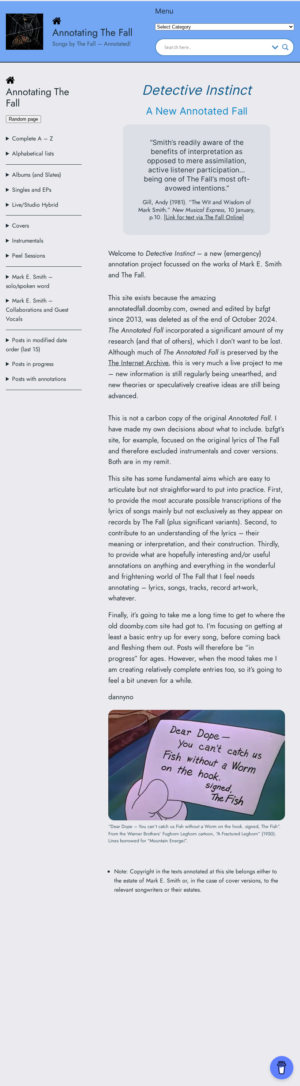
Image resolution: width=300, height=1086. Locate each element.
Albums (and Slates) (36, 175)
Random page (23, 119)
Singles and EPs (31, 190)
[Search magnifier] (285, 47)
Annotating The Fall (92, 32)
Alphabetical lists (33, 153)
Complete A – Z (32, 138)
